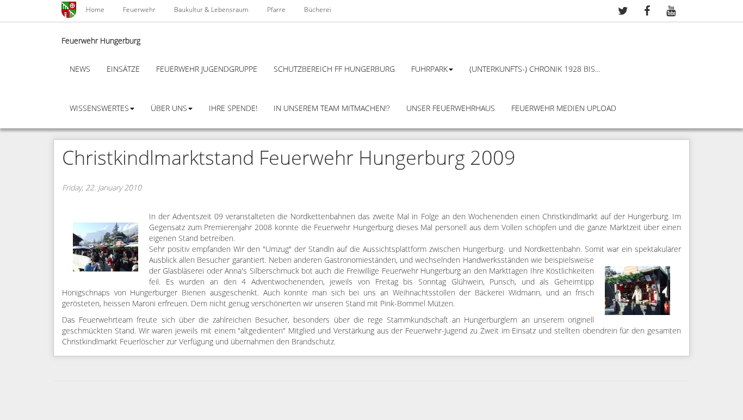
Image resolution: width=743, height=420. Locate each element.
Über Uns (169, 108)
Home (95, 10)
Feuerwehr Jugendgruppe (206, 69)
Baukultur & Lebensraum (211, 10)
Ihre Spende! (233, 108)
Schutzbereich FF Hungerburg (334, 69)
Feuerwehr (139, 10)
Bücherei (317, 10)
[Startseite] (69, 10)
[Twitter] (623, 12)
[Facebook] (647, 12)
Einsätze (123, 69)
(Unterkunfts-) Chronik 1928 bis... (534, 69)
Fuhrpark (429, 69)
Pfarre (276, 10)
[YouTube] (671, 12)
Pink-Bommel (402, 303)
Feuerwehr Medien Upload (563, 108)
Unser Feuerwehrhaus (450, 108)
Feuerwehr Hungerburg (100, 41)
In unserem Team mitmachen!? (332, 108)
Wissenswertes (99, 108)
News (80, 69)
